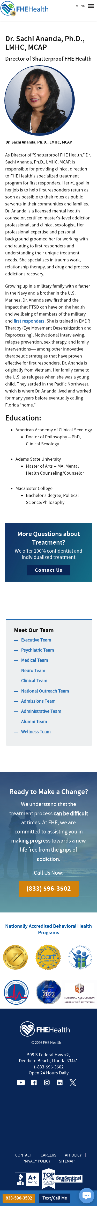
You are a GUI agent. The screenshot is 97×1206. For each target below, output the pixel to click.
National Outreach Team (45, 691)
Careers (48, 1155)
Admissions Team (38, 701)
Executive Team (36, 640)
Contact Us (48, 570)
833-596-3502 (19, 1198)
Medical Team (34, 660)
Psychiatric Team (37, 650)
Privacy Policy (36, 1161)
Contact (23, 1155)
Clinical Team (34, 681)
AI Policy (73, 1155)
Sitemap (66, 1161)
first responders (29, 321)
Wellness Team (36, 732)
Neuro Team (33, 671)
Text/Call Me (54, 1198)
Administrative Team (41, 711)
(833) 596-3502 (48, 888)
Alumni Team (34, 722)
